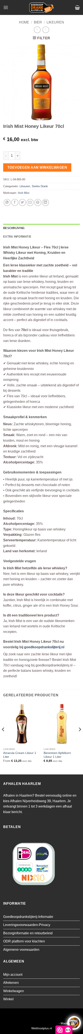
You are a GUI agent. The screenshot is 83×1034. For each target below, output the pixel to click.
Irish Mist (23, 192)
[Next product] (37, 29)
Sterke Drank (40, 186)
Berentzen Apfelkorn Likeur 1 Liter (57, 754)
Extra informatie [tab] (17, 236)
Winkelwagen (13, 991)
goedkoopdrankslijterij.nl (44, 647)
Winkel (8, 999)
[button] (5, 7)
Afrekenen (11, 982)
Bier (38, 22)
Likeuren (55, 22)
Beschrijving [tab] (13, 228)
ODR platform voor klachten (24, 941)
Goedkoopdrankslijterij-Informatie (28, 917)
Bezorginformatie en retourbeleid (28, 933)
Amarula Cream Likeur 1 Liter (19, 754)
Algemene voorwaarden (21, 949)
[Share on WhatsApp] (7, 202)
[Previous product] (45, 29)
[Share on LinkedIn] (45, 202)
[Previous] (3, 738)
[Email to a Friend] (30, 202)
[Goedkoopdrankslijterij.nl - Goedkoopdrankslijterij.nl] (41, 7)
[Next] (79, 738)
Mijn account (12, 974)
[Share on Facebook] (14, 202)
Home (24, 22)
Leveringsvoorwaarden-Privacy (26, 925)
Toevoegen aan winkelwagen (37, 167)
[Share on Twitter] (22, 202)
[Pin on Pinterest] (37, 202)
